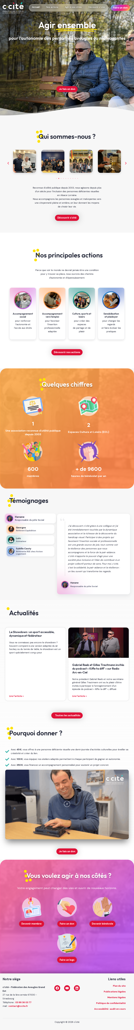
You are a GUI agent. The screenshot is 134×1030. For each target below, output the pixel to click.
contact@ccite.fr (18, 1006)
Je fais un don (67, 89)
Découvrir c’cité (96, 7)
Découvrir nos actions (67, 352)
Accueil (36, 7)
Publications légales (115, 991)
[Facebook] (57, 988)
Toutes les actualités (67, 715)
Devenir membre (31, 923)
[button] (8, 163)
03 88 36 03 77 (23, 1002)
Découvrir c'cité (67, 217)
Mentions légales (116, 997)
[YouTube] (67, 988)
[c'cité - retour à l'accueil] (13, 7)
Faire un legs (67, 959)
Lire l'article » (16, 696)
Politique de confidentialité (111, 1003)
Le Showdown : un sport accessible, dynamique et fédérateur (31, 634)
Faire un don (120, 7)
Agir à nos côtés (73, 7)
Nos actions (52, 7)
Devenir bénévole (102, 923)
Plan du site (119, 985)
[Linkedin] (77, 988)
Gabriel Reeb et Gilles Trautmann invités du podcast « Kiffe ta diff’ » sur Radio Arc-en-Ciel (98, 668)
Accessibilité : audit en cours (110, 1008)
